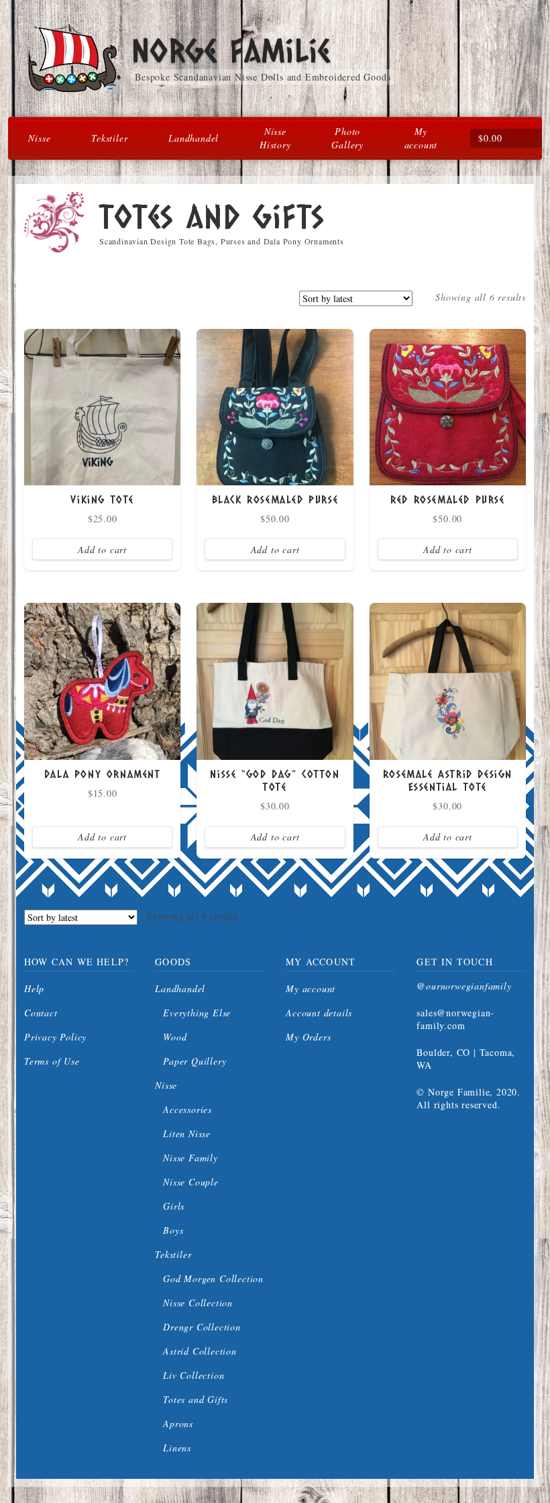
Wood (174, 1036)
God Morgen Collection (213, 1278)
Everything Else (197, 1012)
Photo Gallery (347, 138)
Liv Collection (193, 1375)
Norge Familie (230, 50)
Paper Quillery (194, 1061)
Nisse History (275, 138)
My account (421, 138)
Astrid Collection (200, 1351)
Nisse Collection (198, 1302)
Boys (173, 1230)
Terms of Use (52, 1061)
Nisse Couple (191, 1181)
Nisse (39, 138)
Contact (41, 1012)
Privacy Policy (55, 1036)
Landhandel (193, 138)
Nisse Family (190, 1157)
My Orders (308, 1036)
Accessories (187, 1109)
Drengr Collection (202, 1326)
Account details (319, 1012)
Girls (173, 1206)
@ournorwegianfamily (464, 985)
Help (34, 988)
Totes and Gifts (195, 1399)
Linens (177, 1447)
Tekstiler (109, 138)
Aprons (178, 1423)
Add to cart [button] (102, 549)
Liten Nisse (187, 1133)
